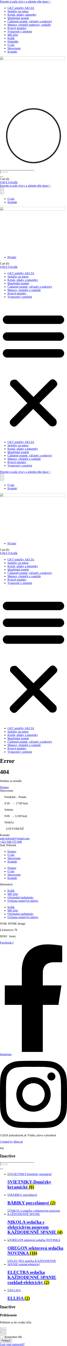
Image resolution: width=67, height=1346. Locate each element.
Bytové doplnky (16, 28)
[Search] (1, 176)
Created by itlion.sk (11, 1141)
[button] (33, 369)
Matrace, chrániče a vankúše (24, 290)
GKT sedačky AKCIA (20, 8)
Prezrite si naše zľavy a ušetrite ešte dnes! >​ (25, 1)
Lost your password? (12, 1344)
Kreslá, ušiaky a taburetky (22, 280)
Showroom (13, 48)
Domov (11, 851)
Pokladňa (12, 41)
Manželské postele (18, 18)
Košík (11, 38)
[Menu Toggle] (2, 190)
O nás (10, 44)
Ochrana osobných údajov (22, 900)
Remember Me (13, 1337)
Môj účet (12, 34)
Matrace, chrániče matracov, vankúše (29, 24)
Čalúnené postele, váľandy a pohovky (29, 21)
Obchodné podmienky (20, 897)
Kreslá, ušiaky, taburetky (21, 14)
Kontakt (12, 51)
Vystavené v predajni (19, 31)
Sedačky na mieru (17, 11)
